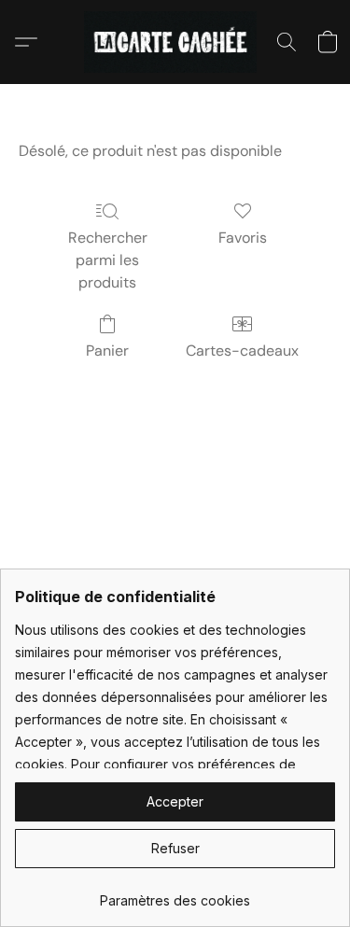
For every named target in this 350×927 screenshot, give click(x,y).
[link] (175, 894)
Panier (107, 350)
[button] (175, 42)
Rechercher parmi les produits (107, 260)
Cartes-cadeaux (242, 350)
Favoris (242, 237)
